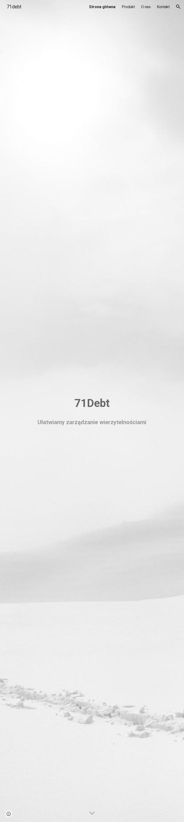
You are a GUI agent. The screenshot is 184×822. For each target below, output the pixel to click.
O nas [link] (146, 7)
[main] (91, 403)
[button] (178, 6)
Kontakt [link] (163, 7)
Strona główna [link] (102, 7)
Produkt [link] (128, 7)
